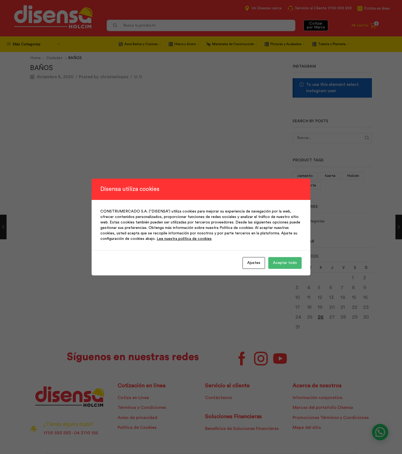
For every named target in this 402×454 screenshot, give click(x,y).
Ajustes (253, 263)
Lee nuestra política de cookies (184, 239)
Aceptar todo (285, 263)
